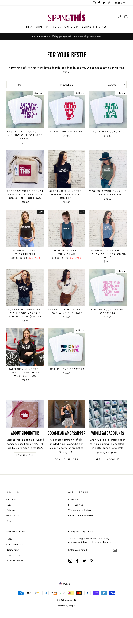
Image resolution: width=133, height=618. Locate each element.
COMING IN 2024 (66, 459)
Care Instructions (14, 544)
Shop (39, 26)
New (29, 26)
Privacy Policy (13, 555)
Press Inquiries (75, 504)
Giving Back (12, 515)
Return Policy (12, 549)
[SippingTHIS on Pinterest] (91, 561)
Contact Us (73, 499)
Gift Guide (53, 26)
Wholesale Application (79, 510)
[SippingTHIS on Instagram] (70, 561)
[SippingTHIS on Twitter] (84, 561)
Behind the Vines (94, 26)
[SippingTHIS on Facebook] (77, 561)
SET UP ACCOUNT (108, 459)
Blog (8, 520)
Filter (18, 85)
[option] (66, 36)
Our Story (71, 26)
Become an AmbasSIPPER (81, 515)
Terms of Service (14, 560)
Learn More (25, 455)
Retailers (10, 510)
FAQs (9, 539)
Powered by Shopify (66, 605)
